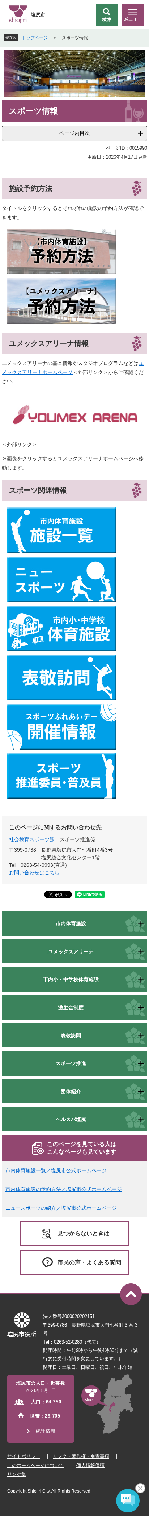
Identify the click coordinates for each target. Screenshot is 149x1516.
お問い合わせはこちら (34, 872)
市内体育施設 (71, 923)
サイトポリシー (23, 1456)
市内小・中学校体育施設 (71, 979)
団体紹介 (71, 1091)
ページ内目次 (74, 133)
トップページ (35, 37)
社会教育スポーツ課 (32, 839)
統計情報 (45, 1431)
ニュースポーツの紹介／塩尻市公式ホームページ (61, 1208)
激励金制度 (71, 1007)
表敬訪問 (71, 1035)
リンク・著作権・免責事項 (81, 1456)
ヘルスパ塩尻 (71, 1119)
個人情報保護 (90, 1465)
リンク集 (16, 1474)
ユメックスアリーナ (71, 951)
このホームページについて (35, 1465)
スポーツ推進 (71, 1063)
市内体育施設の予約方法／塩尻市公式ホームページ (63, 1189)
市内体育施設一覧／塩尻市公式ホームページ (56, 1170)
